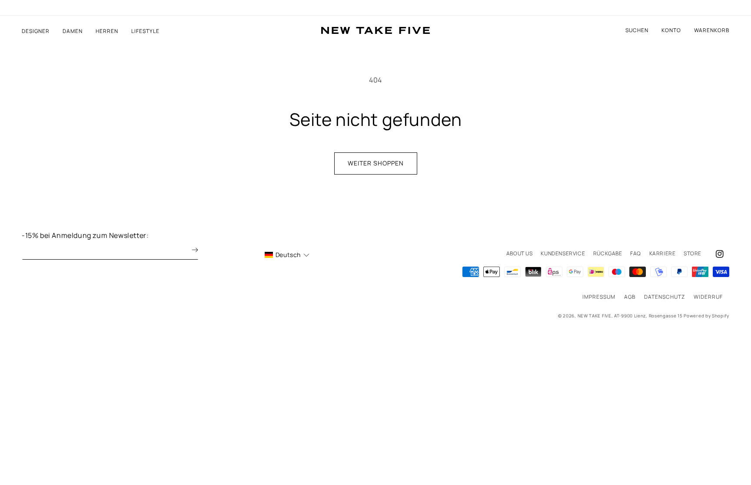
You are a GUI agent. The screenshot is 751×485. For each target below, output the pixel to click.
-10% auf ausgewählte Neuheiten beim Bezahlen (375, 8)
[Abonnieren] (188, 250)
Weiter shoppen (376, 163)
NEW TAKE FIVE (594, 316)
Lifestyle (145, 31)
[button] (711, 30)
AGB (629, 296)
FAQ (635, 253)
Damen (73, 31)
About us (519, 253)
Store (692, 253)
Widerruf (708, 296)
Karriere (662, 253)
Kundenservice (563, 253)
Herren (107, 31)
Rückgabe (607, 253)
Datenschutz (664, 296)
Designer (36, 31)
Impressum (598, 296)
